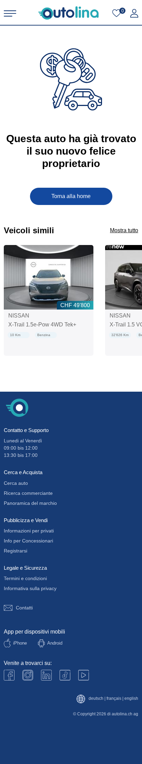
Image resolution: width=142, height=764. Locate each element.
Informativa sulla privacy (30, 588)
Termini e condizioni (25, 578)
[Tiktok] (65, 675)
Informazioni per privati (29, 530)
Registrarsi (15, 551)
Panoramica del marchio (30, 503)
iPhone (20, 643)
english (131, 698)
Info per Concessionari (28, 540)
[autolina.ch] (68, 13)
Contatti (24, 607)
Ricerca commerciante (28, 493)
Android (54, 643)
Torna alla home (71, 196)
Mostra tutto (124, 230)
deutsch (96, 698)
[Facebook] (9, 675)
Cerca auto (16, 483)
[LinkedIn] (46, 675)
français (113, 698)
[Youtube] (27, 675)
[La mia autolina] (134, 13)
